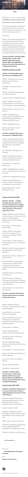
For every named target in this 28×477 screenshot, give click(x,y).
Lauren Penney (20, 17)
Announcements (10, 440)
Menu (14, 11)
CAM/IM (6, 2)
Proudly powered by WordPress (10, 473)
